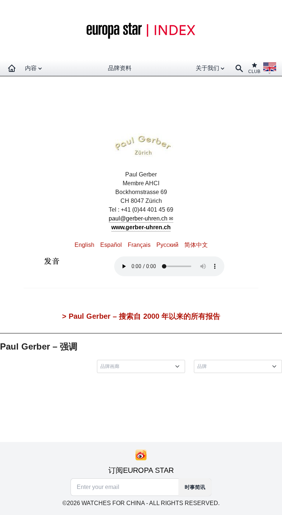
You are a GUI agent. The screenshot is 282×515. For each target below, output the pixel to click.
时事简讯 (195, 487)
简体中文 (196, 245)
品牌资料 (119, 68)
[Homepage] (11, 68)
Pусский (167, 245)
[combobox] (142, 366)
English (84, 245)
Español (111, 245)
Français (139, 245)
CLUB (254, 71)
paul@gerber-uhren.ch (138, 218)
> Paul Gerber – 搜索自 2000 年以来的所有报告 (141, 316)
